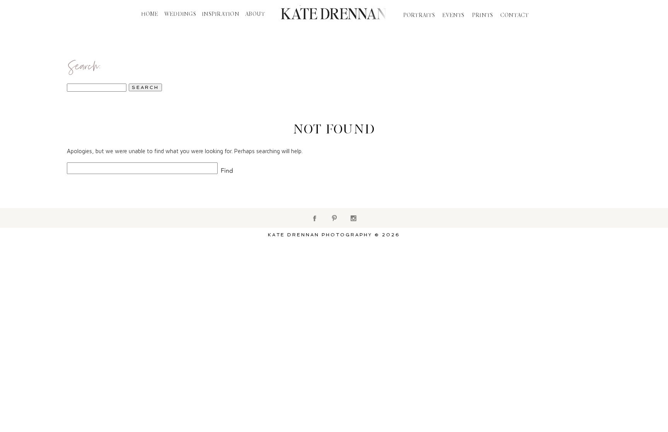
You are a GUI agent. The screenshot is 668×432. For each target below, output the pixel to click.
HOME (149, 14)
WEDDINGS (180, 14)
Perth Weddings (348, 43)
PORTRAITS (419, 15)
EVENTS (453, 15)
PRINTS (482, 15)
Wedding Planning (276, 43)
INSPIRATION (220, 14)
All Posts (214, 43)
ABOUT (255, 14)
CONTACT (514, 15)
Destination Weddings (430, 43)
